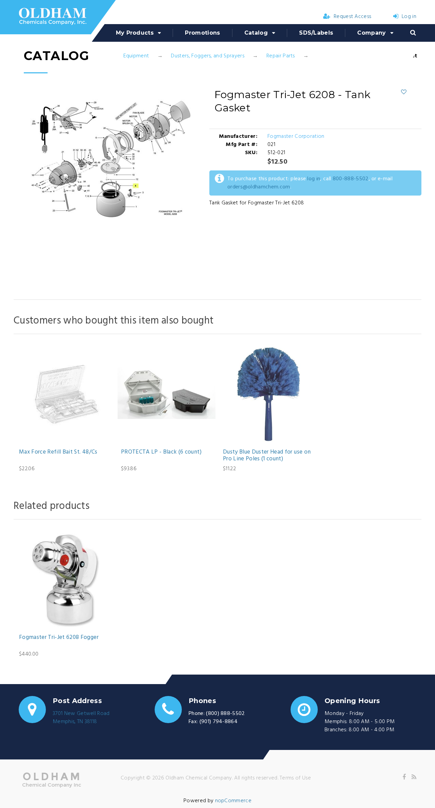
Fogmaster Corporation (296, 136)
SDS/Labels (316, 33)
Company (371, 33)
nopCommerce (233, 800)
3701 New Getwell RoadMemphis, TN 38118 (81, 717)
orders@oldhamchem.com (258, 187)
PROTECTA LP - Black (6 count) (161, 452)
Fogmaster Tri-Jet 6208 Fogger (59, 637)
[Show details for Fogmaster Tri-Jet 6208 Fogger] (65, 578)
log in (313, 179)
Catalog (256, 33)
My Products (135, 33)
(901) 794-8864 (218, 721)
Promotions (202, 33)
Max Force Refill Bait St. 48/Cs (58, 452)
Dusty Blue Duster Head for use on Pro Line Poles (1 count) (267, 456)
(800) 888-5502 (225, 713)
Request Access (352, 16)
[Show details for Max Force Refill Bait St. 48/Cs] (65, 393)
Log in (409, 16)
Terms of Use (295, 778)
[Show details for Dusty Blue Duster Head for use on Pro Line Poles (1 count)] (268, 393)
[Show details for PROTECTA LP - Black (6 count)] (166, 393)
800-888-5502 (351, 179)
